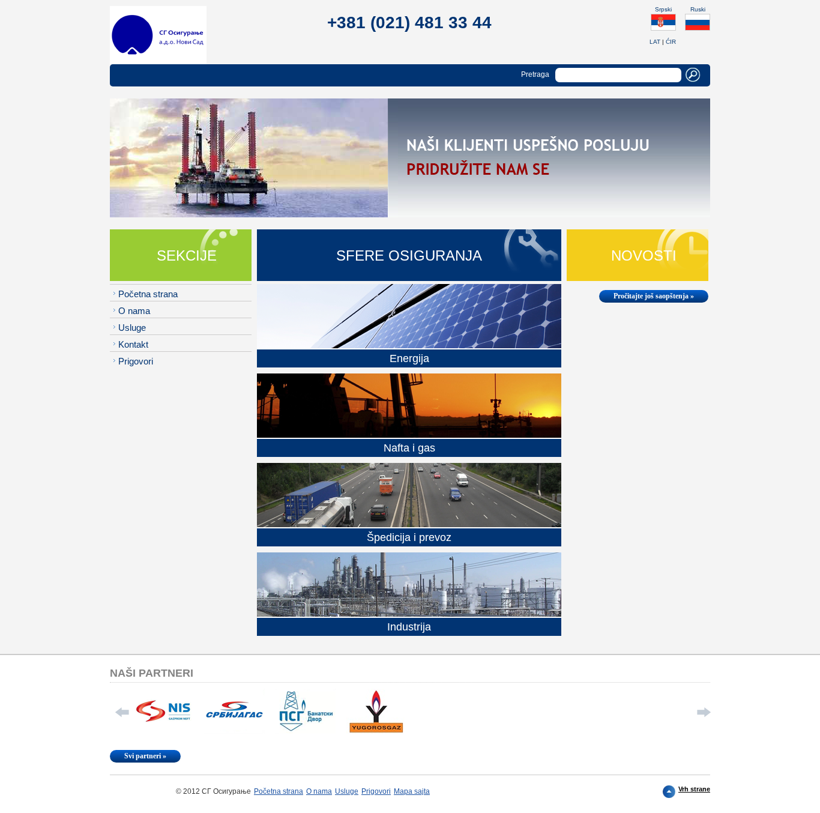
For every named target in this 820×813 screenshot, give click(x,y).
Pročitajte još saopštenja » (653, 296)
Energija (409, 358)
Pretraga (535, 74)
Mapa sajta (412, 791)
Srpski (663, 9)
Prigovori (135, 361)
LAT (655, 41)
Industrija (409, 627)
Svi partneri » (145, 756)
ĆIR (671, 41)
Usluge (132, 327)
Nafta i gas (409, 448)
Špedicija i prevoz (409, 537)
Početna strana (148, 294)
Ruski (697, 9)
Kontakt (133, 344)
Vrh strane (694, 789)
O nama (134, 311)
